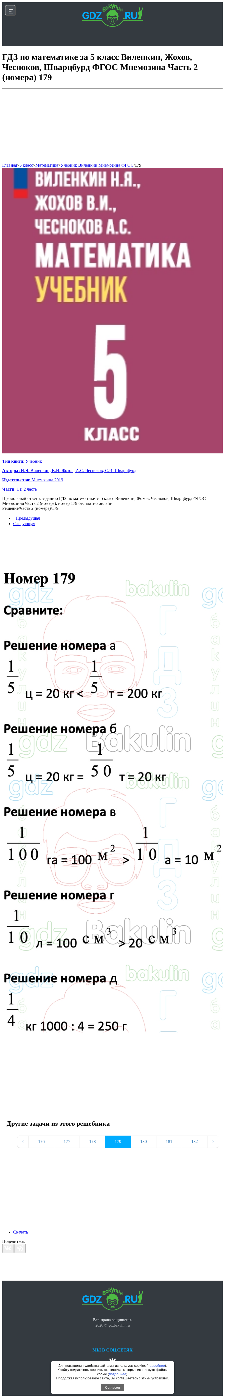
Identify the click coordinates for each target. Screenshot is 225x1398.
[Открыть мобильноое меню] (10, 10)
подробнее (156, 1366)
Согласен (112, 1388)
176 (41, 1141)
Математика (46, 165)
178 (92, 1141)
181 (169, 1141)
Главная (9, 165)
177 (67, 1141)
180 (143, 1141)
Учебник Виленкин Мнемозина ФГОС (97, 165)
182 (194, 1141)
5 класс (26, 165)
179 (138, 165)
